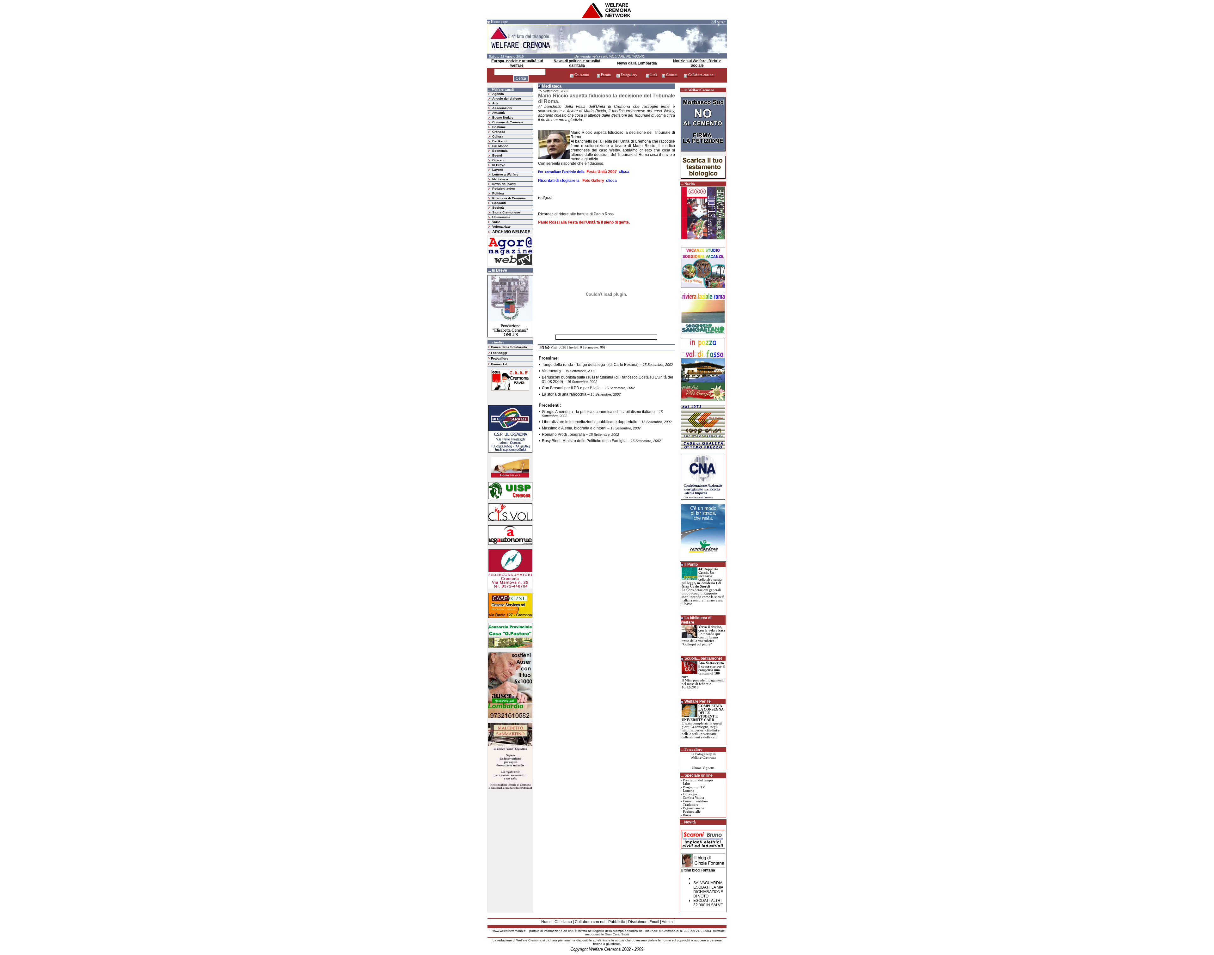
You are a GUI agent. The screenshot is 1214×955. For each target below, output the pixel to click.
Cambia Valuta (693, 797)
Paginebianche (693, 808)
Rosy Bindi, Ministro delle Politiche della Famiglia (584, 441)
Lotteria (688, 790)
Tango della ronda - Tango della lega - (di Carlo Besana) (590, 364)
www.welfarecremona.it (509, 931)
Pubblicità (616, 922)
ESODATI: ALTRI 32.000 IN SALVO (708, 902)
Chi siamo (563, 922)
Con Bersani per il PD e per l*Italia (571, 388)
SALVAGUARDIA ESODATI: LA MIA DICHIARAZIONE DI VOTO (708, 889)
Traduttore (690, 804)
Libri (686, 784)
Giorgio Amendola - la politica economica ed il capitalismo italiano (598, 412)
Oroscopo (690, 794)
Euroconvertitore (695, 801)
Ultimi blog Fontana (698, 870)
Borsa (687, 815)
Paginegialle (692, 811)
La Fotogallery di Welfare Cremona (703, 755)
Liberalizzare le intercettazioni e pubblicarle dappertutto (589, 422)
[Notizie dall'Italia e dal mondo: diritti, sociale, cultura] (607, 17)
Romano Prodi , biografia (563, 434)
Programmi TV (694, 787)
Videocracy (551, 371)
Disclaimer (637, 922)
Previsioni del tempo (698, 780)
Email (654, 922)
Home (546, 922)
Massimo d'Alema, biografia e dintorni (574, 428)
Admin (667, 922)
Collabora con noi (590, 922)
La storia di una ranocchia (564, 394)
